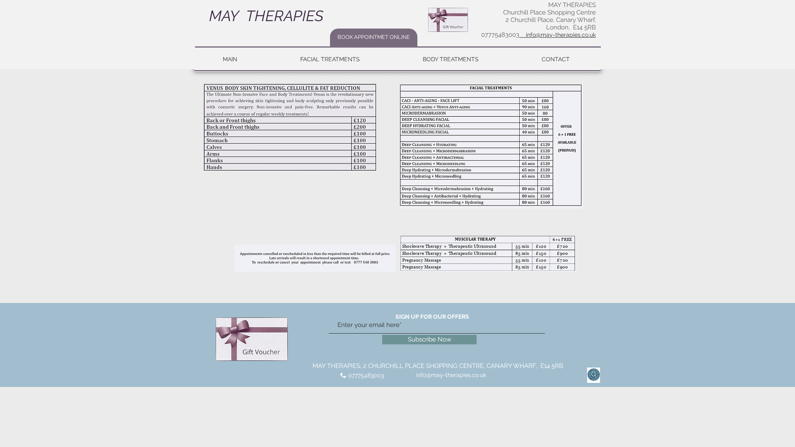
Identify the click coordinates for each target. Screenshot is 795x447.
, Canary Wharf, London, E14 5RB (571, 23)
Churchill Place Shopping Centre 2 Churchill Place (549, 16)
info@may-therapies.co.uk (451, 375)
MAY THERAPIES (264, 15)
